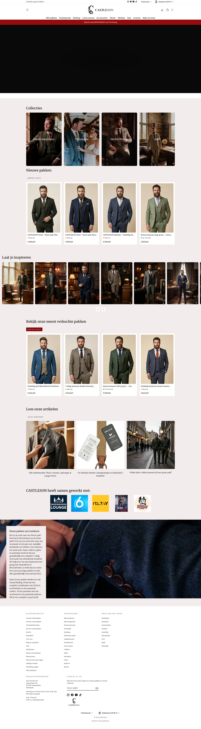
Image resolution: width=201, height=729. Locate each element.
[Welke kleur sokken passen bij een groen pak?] (151, 445)
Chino (66, 660)
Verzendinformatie (32, 625)
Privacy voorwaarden (33, 622)
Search (28, 632)
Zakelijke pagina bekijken (35, 2)
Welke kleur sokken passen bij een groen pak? (151, 472)
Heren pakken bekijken (100, 67)
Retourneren (30, 656)
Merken (121, 18)
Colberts (67, 649)
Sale (129, 18)
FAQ (27, 646)
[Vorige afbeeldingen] (98, 309)
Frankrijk (105, 632)
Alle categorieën (69, 622)
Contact (137, 18)
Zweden (104, 629)
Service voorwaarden (33, 629)
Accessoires (102, 18)
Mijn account (149, 18)
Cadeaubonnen (69, 639)
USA (103, 639)
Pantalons (67, 656)
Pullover (67, 663)
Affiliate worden (32, 663)
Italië (103, 642)
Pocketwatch (68, 642)
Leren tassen (88, 18)
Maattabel (29, 636)
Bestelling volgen (32, 667)
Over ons (29, 639)
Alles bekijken (35, 417)
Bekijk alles (34, 178)
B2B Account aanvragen (34, 660)
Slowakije (105, 646)
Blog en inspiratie (32, 642)
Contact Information (33, 618)
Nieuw (113, 18)
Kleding (76, 18)
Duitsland (105, 622)
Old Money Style (70, 636)
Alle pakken (51, 18)
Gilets (66, 653)
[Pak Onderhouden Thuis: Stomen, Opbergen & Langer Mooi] (50, 445)
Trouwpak (67, 629)
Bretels (66, 667)
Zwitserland (106, 636)
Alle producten (31, 670)
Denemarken (106, 625)
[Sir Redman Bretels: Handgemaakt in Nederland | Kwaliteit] (101, 445)
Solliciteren (30, 649)
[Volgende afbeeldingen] (103, 309)
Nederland (105, 618)
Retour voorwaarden (33, 653)
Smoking (67, 632)
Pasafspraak (65, 18)
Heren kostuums (70, 625)
